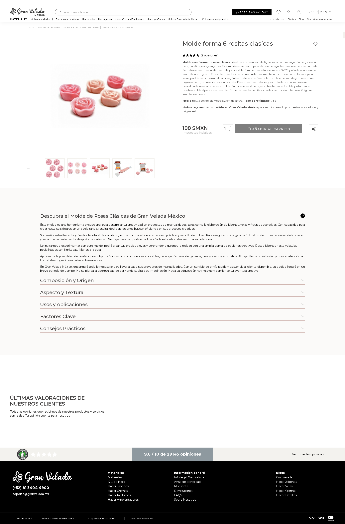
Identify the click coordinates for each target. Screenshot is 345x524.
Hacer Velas (284, 486)
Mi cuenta (181, 486)
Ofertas (292, 19)
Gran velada (284, 477)
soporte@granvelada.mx (31, 494)
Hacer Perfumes (119, 495)
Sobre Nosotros (185, 499)
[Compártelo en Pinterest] (339, 117)
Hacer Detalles (286, 495)
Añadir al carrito (270, 129)
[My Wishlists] (279, 12)
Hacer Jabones (118, 486)
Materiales (115, 477)
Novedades (277, 19)
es (307, 12)
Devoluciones (183, 491)
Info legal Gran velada (189, 477)
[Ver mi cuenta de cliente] (288, 12)
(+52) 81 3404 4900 (31, 488)
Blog (301, 19)
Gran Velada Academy (319, 19)
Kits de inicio (116, 482)
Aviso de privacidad (187, 482)
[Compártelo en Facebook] (334, 117)
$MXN (322, 12)
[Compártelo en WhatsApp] (329, 117)
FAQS (178, 495)
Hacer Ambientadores (123, 499)
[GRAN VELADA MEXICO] (32, 12)
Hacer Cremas (118, 491)
